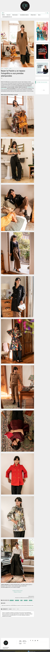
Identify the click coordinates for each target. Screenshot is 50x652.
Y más (34, 651)
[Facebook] (30, 640)
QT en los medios (20, 643)
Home (2, 68)
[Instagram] (32, 640)
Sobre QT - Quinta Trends (24, 641)
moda (10, 68)
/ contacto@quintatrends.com (7, 16)
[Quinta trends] (25, 10)
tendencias (6, 68)
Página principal (20, 641)
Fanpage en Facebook (17, 592)
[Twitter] (37, 640)
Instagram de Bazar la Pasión (17, 590)
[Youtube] (35, 640)
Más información (31, 651)
